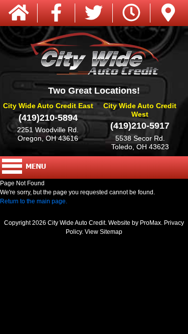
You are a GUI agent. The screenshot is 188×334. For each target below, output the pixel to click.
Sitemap (111, 231)
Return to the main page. (33, 201)
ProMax (150, 222)
